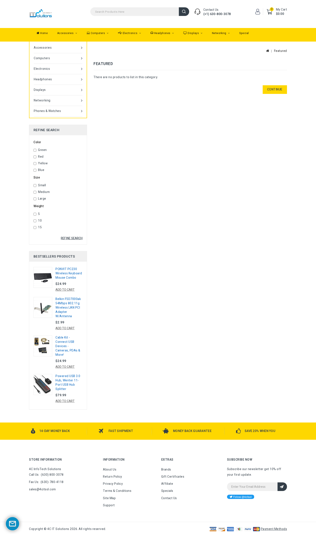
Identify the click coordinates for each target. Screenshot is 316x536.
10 (40, 220)
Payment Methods (274, 529)
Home (44, 33)
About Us (109, 469)
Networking (219, 33)
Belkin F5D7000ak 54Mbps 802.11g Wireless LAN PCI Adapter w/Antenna (68, 307)
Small (42, 185)
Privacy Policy (113, 484)
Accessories (65, 33)
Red (41, 156)
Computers (98, 33)
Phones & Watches (47, 111)
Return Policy (112, 476)
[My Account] (258, 11)
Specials (167, 491)
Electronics (130, 33)
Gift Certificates (172, 476)
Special (244, 33)
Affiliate (167, 484)
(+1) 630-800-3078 (217, 14)
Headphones (162, 33)
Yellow (43, 163)
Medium (44, 192)
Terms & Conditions (117, 491)
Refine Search (72, 238)
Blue (41, 170)
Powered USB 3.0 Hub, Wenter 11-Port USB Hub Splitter (67, 382)
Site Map (109, 498)
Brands (166, 469)
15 (40, 227)
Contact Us (169, 498)
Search (184, 11)
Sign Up (282, 486)
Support (109, 505)
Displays (193, 33)
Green (42, 150)
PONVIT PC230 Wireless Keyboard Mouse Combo (68, 273)
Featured (280, 51)
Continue (274, 89)
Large (42, 198)
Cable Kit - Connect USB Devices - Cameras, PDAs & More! (67, 346)
